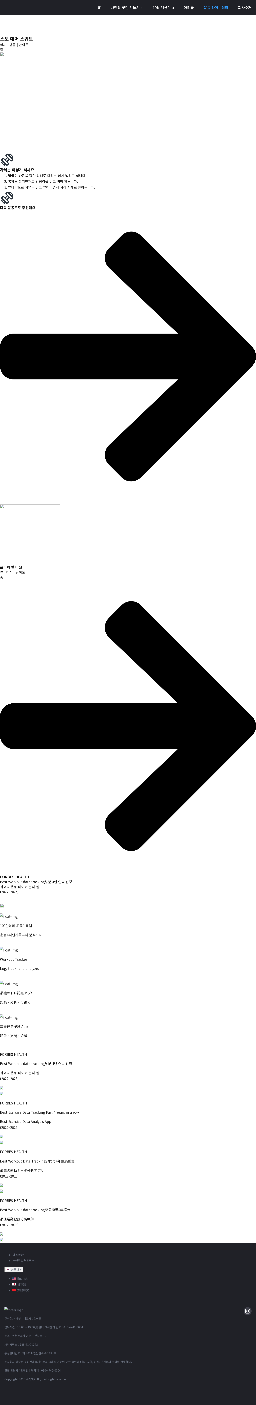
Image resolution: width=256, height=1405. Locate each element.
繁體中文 (22, 1290)
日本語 (21, 1284)
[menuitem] (99, 7)
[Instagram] (248, 1311)
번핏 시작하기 (10, 944)
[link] (128, 532)
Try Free (7, 977)
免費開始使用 (10, 1044)
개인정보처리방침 (23, 1260)
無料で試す (8, 1011)
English (22, 1278)
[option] (132, 1278)
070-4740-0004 (73, 1327)
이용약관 (18, 1255)
